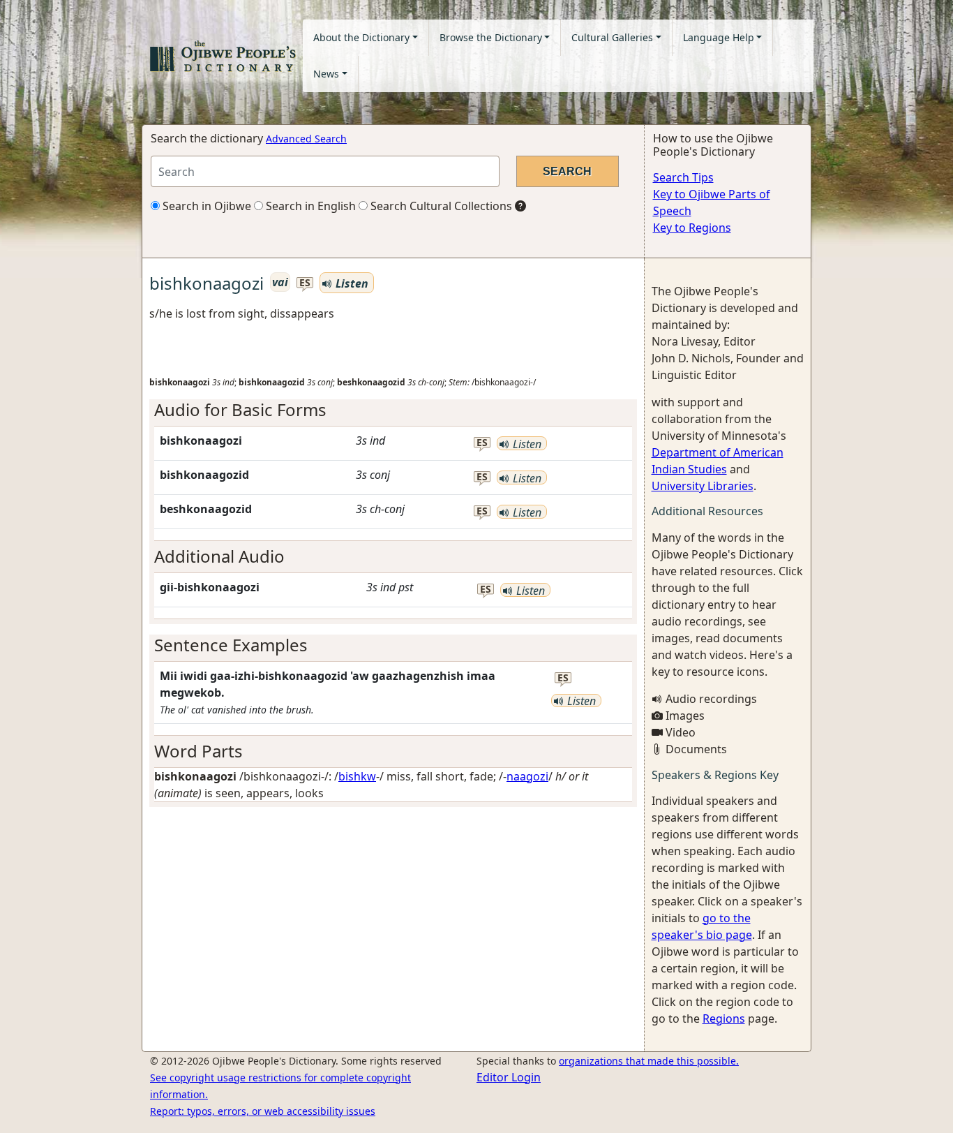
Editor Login (508, 1077)
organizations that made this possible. (649, 1060)
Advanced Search (306, 138)
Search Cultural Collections (440, 206)
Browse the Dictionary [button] (491, 37)
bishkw (357, 776)
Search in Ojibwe (205, 206)
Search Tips (683, 177)
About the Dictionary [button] (361, 37)
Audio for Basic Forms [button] (240, 409)
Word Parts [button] (198, 750)
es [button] (304, 283)
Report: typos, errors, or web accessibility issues (262, 1111)
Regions (724, 1018)
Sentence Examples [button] (231, 644)
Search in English (309, 206)
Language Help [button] (718, 37)
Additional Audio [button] (219, 556)
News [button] (326, 73)
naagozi (527, 776)
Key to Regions (692, 227)
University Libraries (702, 486)
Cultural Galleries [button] (612, 37)
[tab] (393, 410)
